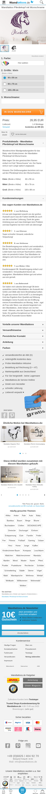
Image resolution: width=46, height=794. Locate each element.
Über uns (28, 645)
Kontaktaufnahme (10, 649)
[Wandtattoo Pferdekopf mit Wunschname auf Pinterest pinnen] (11, 415)
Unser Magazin (33, 686)
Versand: (6, 127)
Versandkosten (9, 657)
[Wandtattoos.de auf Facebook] (7, 745)
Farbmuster (8, 653)
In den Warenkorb (17, 112)
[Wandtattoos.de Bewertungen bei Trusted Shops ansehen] (13, 693)
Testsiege (28, 653)
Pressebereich (30, 649)
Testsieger (33, 699)
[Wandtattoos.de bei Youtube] (38, 745)
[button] (20, 453)
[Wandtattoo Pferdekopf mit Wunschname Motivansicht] (14, 48)
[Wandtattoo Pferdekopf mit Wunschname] (23, 27)
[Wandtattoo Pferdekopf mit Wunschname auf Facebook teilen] (4, 415)
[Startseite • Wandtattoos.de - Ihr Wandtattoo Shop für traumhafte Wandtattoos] (21, 2)
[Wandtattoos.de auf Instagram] (28, 745)
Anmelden (23, 633)
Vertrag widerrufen (32, 657)
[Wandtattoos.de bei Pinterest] (18, 745)
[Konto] (3, 792)
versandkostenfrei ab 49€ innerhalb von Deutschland (26, 506)
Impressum (8, 661)
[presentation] (1, 495)
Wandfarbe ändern (38, 56)
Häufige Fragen (10, 645)
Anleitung (33, 680)
